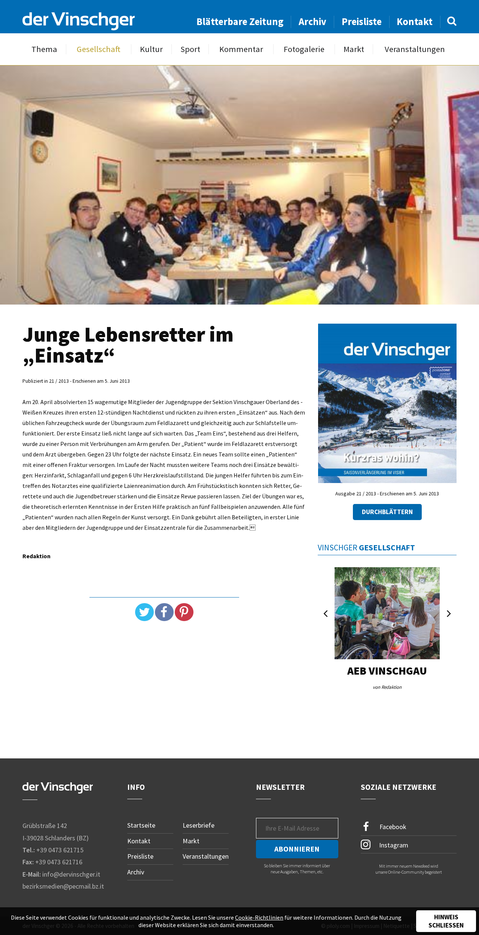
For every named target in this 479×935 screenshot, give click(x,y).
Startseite (141, 825)
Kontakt (415, 21)
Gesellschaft (98, 49)
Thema (44, 49)
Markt (354, 49)
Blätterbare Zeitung (240, 21)
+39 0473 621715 (59, 850)
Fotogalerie (304, 49)
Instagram (393, 844)
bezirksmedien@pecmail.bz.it (63, 886)
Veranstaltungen (415, 49)
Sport (190, 49)
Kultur (151, 49)
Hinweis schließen (446, 921)
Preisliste (362, 21)
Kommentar (241, 49)
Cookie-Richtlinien (259, 917)
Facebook (392, 826)
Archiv (312, 21)
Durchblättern (387, 512)
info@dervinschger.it (71, 874)
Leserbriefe (198, 825)
